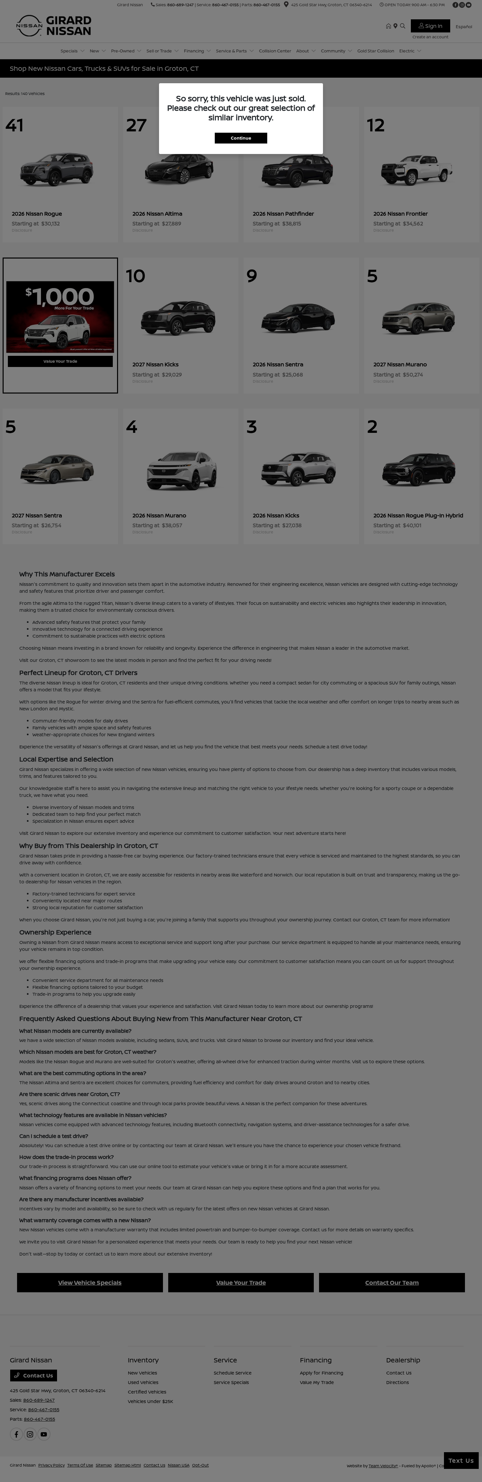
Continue (241, 138)
